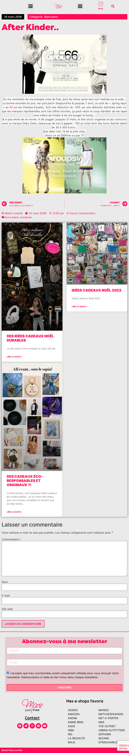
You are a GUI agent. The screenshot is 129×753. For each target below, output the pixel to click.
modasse (26, 217)
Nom (5, 582)
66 (11, 107)
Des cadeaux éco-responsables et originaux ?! (25, 480)
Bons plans (51, 16)
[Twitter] (26, 726)
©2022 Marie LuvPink (12, 750)
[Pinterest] (38, 726)
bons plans (12, 217)
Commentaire (11, 539)
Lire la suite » (14, 356)
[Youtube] (44, 726)
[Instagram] (32, 726)
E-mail (6, 595)
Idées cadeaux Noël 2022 (96, 290)
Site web (7, 609)
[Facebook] (20, 726)
